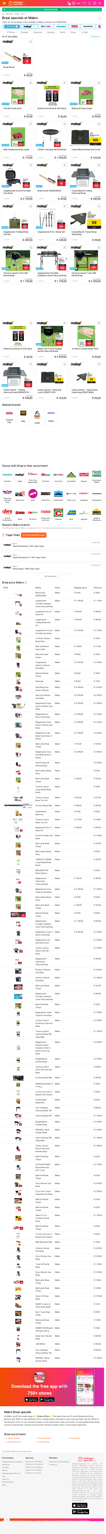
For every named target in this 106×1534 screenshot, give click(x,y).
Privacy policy (73, 1521)
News (4, 1485)
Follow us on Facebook (34, 1464)
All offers (9, 14)
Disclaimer (45, 1521)
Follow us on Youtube (33, 1470)
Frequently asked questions (12, 1462)
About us (5, 1479)
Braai (17, 14)
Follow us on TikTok (33, 1473)
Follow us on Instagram (34, 1467)
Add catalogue (7, 1482)
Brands (4, 1470)
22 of (9, 36)
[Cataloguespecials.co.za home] (17, 3)
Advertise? (6, 1465)
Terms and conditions (58, 1521)
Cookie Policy (84, 1521)
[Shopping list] (95, 3)
